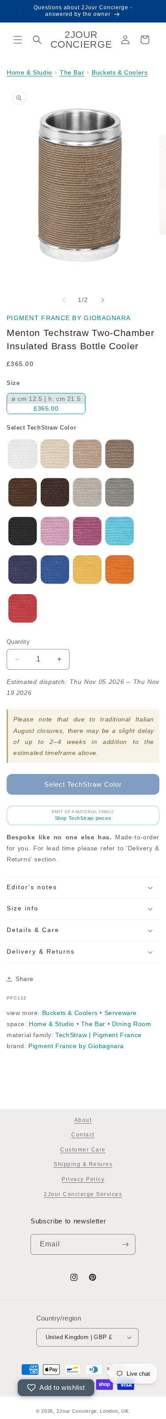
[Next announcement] (149, 11)
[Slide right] (102, 300)
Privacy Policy (83, 1179)
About (83, 1120)
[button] (17, 39)
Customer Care (83, 1150)
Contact (83, 1135)
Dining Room (131, 1023)
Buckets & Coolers (119, 72)
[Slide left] (63, 300)
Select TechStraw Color (41, 427)
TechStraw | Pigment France (98, 1034)
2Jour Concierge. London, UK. (94, 1411)
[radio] (46, 403)
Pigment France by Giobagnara (69, 317)
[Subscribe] (125, 1244)
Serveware (120, 1012)
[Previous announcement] (16, 11)
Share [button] (24, 978)
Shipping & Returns (83, 1164)
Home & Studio (29, 72)
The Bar (72, 72)
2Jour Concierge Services (83, 1194)
